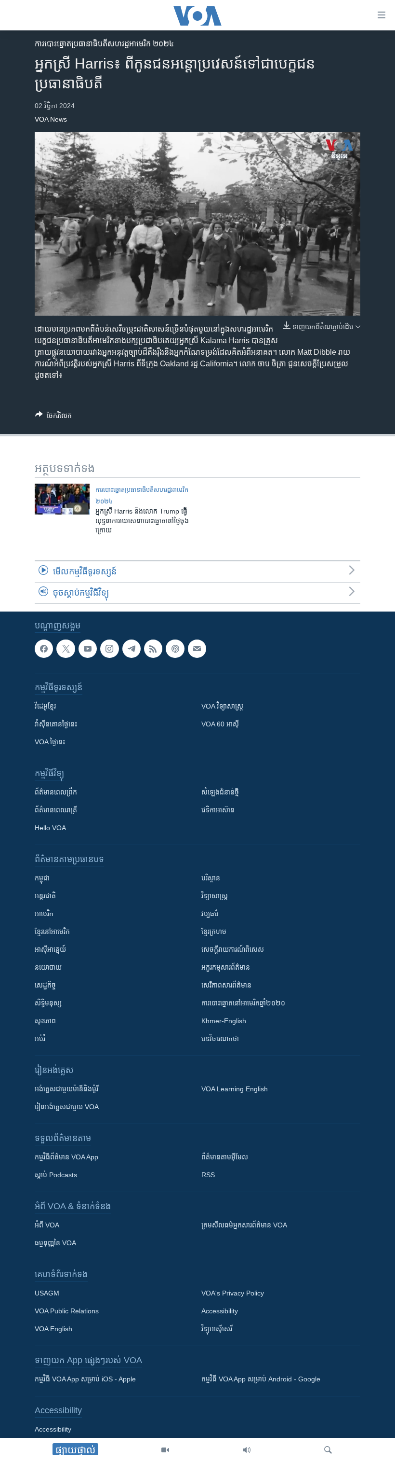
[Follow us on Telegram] (131, 649)
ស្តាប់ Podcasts (56, 1175)
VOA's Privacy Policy (232, 1293)
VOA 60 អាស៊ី (220, 724)
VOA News (51, 119)
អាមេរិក (44, 914)
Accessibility (219, 1311)
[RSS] (153, 649)
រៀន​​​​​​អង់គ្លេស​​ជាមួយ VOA (67, 1107)
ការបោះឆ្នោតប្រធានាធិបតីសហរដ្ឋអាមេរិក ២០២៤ (104, 44)
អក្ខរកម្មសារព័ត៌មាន (225, 968)
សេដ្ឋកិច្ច (45, 985)
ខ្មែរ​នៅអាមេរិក (52, 932)
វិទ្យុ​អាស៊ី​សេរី (216, 1329)
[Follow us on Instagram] (109, 649)
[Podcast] (175, 649)
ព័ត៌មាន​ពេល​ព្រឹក (56, 792)
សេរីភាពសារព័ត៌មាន (226, 985)
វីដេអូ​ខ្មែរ (45, 706)
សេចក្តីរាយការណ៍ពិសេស (232, 950)
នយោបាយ (48, 968)
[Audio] (246, 1450)
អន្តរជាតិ (45, 896)
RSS (208, 1175)
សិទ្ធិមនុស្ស (48, 1003)
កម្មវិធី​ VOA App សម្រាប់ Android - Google (260, 1379)
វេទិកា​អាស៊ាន (218, 810)
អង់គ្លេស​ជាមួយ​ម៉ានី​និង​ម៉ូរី (66, 1089)
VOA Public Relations (67, 1311)
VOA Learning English (234, 1089)
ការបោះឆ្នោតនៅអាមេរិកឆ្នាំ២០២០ (243, 1003)
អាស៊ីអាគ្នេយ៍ (50, 950)
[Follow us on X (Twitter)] (65, 649)
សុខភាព (45, 1021)
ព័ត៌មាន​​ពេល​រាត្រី (56, 810)
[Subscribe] (197, 649)
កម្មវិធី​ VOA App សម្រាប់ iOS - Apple (85, 1379)
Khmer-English (223, 1021)
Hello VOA (50, 828)
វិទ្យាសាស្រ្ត (214, 896)
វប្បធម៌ (210, 914)
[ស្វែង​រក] (328, 1450)
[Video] (165, 1450)
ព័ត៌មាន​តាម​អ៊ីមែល (224, 1157)
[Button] (53, 417)
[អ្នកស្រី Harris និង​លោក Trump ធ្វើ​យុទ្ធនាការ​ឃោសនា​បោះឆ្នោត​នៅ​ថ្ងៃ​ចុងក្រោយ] (62, 499)
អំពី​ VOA (47, 1225)
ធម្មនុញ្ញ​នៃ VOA (55, 1243)
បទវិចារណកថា (220, 1039)
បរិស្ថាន (210, 878)
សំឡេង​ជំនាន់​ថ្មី (220, 792)
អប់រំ (40, 1039)
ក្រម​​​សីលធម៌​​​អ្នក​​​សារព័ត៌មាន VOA (244, 1225)
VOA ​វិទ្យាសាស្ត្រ (222, 706)
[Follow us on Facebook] (44, 649)
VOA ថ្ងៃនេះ (50, 742)
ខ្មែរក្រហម (213, 932)
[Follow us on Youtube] (88, 649)
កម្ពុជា (42, 878)
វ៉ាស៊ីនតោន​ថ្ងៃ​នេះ (56, 724)
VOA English (53, 1329)
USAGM (47, 1293)
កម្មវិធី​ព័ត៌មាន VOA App (66, 1157)
